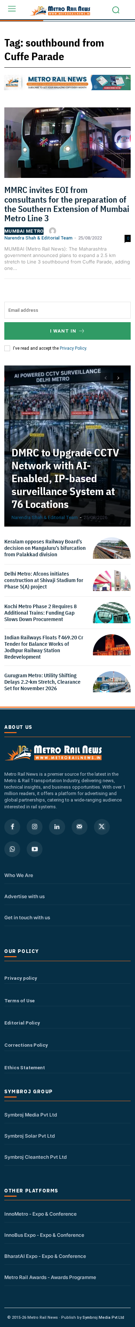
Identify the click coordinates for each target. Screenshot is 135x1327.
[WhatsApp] (12, 849)
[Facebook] (12, 827)
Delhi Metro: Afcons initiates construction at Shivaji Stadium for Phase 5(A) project (43, 580)
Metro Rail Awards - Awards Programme (50, 1277)
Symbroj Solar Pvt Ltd (29, 1136)
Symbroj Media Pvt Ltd (30, 1115)
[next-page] (118, 378)
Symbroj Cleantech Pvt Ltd (35, 1157)
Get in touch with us (27, 917)
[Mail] (79, 827)
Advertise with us (24, 896)
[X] (102, 827)
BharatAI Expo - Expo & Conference (45, 1256)
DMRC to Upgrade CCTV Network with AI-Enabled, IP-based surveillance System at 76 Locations (65, 478)
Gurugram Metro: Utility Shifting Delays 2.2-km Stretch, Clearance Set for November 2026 (42, 682)
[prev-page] (105, 378)
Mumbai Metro (24, 231)
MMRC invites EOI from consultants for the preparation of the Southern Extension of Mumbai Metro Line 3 (66, 204)
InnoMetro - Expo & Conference (40, 1214)
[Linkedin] (57, 827)
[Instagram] (34, 827)
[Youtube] (34, 849)
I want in (63, 331)
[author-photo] (53, 230)
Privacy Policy (73, 348)
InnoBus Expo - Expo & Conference (44, 1235)
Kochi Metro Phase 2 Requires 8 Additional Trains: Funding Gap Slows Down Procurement (40, 613)
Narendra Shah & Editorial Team (38, 238)
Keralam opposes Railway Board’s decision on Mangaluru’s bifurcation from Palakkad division (45, 548)
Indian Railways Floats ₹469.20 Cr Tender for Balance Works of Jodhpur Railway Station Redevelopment (43, 647)
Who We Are (18, 875)
